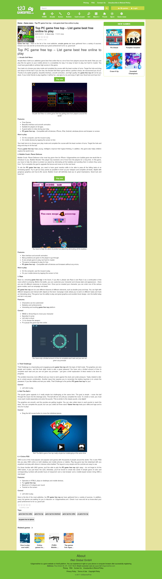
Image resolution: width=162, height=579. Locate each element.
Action (60, 17)
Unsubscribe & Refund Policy (119, 3)
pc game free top (83, 514)
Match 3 (96, 17)
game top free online (69, 514)
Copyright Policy (94, 571)
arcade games (63, 43)
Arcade (52, 17)
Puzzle (104, 17)
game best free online (25, 514)
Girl (88, 17)
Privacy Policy (71, 571)
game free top (38, 514)
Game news (121, 17)
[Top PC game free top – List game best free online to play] (26, 34)
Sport (112, 17)
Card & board (79, 17)
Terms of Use (82, 571)
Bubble (69, 17)
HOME (44, 17)
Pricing (86, 3)
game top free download (52, 514)
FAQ (93, 3)
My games (124, 8)
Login (135, 8)
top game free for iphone (26, 519)
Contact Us (101, 3)
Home (20, 23)
